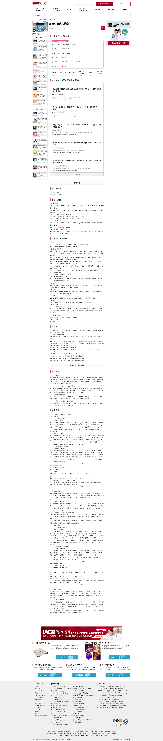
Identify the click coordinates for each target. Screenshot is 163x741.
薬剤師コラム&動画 (78, 723)
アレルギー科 (50, 733)
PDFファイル (67, 66)
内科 (49, 731)
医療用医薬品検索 (42, 19)
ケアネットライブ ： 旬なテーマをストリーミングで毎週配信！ (113, 694)
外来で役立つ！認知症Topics (58, 721)
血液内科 (101, 731)
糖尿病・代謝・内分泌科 (91, 731)
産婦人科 (114, 733)
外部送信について (55, 739)
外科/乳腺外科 (94, 733)
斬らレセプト (54, 713)
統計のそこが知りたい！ (79, 703)
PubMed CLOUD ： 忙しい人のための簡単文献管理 (110, 703)
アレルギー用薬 (51, 19)
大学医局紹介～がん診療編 (58, 686)
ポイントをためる (39, 690)
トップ (34, 19)
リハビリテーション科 (96, 735)
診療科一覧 (37, 688)
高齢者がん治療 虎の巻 (79, 721)
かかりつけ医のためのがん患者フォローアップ (84, 719)
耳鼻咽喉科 (66, 735)
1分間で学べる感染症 (78, 690)
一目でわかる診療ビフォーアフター (60, 725)
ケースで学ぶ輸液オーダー (58, 698)
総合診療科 (107, 735)
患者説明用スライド (40, 699)
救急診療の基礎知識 (78, 686)
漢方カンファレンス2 (56, 696)
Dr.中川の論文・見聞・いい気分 (59, 705)
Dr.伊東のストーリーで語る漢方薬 (59, 694)
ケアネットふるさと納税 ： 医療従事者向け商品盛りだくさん (112, 707)
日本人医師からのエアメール (80, 717)
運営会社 (67, 739)
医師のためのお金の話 (78, 715)
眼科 (72, 735)
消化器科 (74, 731)
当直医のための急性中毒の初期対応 (60, 701)
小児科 (55, 735)
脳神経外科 (86, 733)
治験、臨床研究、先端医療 (41, 715)
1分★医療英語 (77, 705)
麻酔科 (82, 735)
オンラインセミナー (40, 705)
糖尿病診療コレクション (57, 703)
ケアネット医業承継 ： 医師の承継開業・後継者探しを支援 (112, 688)
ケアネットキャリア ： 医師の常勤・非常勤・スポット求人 (112, 686)
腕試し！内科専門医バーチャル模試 (82, 688)
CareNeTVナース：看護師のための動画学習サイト (109, 692)
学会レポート (38, 707)
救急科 (87, 735)
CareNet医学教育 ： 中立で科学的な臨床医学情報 (109, 696)
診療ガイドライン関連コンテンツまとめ (61, 688)
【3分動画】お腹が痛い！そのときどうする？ (62, 715)
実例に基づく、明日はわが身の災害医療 (83, 696)
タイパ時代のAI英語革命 (79, 709)
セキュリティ (62, 739)
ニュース (37, 701)
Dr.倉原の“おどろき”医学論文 (58, 692)
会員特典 (37, 692)
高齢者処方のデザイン (56, 699)
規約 (43, 739)
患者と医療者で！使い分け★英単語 (82, 707)
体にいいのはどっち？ (56, 719)
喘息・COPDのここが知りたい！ (81, 692)
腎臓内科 (80, 731)
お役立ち (37, 711)
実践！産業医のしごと (78, 711)
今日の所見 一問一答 (40, 696)
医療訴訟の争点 (77, 701)
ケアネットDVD (38, 709)
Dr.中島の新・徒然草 (56, 707)
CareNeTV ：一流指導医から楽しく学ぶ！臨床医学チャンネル (112, 690)
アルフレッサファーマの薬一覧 (71, 62)
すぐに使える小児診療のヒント (59, 717)
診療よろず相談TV (77, 698)
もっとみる (77, 174)
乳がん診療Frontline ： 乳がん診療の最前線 (108, 699)
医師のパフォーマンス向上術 (80, 713)
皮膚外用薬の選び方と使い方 (58, 711)
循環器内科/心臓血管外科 (64, 731)
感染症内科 (107, 731)
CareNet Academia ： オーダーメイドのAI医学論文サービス (112, 705)
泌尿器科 (108, 733)
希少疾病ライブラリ (78, 699)
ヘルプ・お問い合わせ (37, 739)
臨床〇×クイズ (38, 694)
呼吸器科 (54, 731)
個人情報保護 (47, 739)
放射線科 (77, 735)
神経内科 (69, 733)
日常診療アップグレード (57, 723)
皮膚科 (60, 735)
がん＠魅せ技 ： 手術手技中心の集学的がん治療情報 (110, 701)
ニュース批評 (54, 690)
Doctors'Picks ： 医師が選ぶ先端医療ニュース (108, 698)
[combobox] (75, 28)
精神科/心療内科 (77, 733)
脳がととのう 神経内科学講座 (80, 694)
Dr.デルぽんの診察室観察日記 (58, 709)
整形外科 (101, 733)
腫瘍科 (113, 731)
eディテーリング (39, 703)
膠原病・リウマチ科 (60, 733)
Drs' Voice (37, 713)
